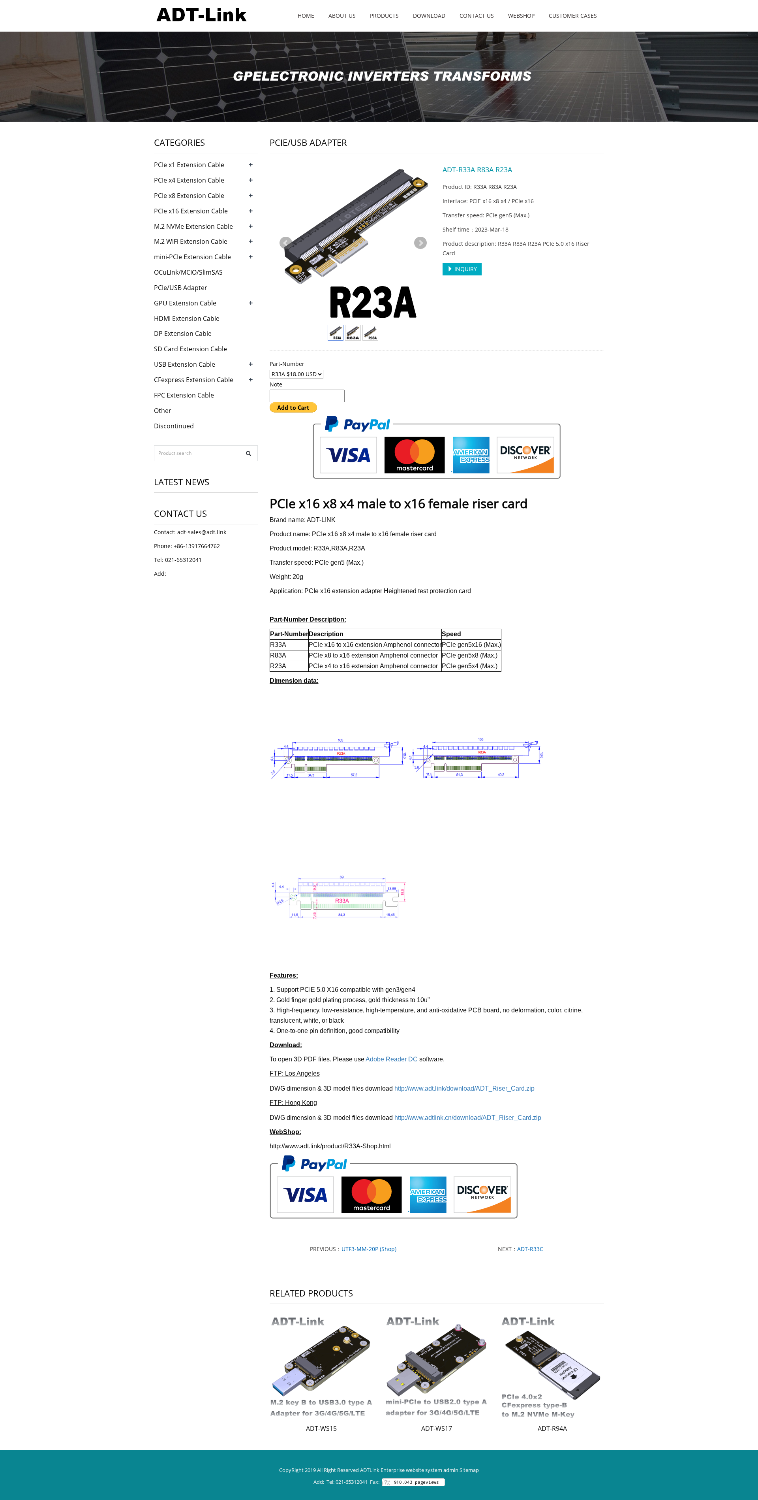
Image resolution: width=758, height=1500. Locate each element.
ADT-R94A (552, 1428)
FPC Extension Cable (184, 395)
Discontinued (174, 426)
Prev (286, 243)
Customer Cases (573, 15)
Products (384, 15)
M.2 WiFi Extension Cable (190, 241)
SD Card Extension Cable (190, 349)
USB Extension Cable (184, 364)
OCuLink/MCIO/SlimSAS (188, 272)
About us (342, 15)
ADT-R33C (530, 1249)
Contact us (477, 15)
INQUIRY (465, 269)
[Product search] (248, 453)
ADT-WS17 (436, 1428)
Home (306, 15)
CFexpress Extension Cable (193, 379)
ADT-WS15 (321, 1428)
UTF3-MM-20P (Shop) (368, 1249)
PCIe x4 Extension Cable (189, 180)
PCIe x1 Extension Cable (189, 164)
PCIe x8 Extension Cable (189, 195)
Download (429, 15)
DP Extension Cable (183, 333)
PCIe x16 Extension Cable (191, 211)
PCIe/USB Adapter (180, 287)
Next (420, 243)
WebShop (521, 15)
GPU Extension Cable (185, 303)
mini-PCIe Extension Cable (192, 257)
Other (162, 410)
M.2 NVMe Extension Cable (193, 226)
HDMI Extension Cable (187, 318)
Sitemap (469, 1470)
